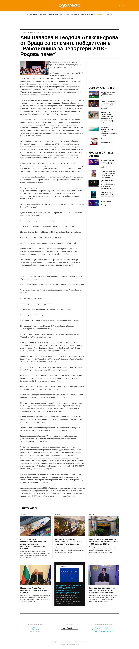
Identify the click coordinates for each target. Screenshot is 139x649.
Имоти (83, 14)
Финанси (43, 14)
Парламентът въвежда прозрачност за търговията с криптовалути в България (68, 541)
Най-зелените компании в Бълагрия (103, 630)
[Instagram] (123, 5)
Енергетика (91, 14)
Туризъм (66, 14)
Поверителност (72, 642)
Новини (23, 514)
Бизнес (35, 14)
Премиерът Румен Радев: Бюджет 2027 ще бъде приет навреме (33, 590)
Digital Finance (35, 628)
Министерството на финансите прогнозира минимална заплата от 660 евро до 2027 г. (103, 541)
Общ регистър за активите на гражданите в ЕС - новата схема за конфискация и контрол (68, 589)
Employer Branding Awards (103, 628)
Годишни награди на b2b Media (103, 631)
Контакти (85, 642)
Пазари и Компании (55, 14)
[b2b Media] (69, 5)
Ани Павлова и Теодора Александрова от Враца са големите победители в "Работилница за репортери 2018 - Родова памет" (69, 45)
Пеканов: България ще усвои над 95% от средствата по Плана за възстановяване (102, 590)
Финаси (91, 514)
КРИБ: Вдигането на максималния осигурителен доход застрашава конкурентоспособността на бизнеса (33, 544)
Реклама (79, 642)
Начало (29, 14)
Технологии (75, 14)
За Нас (53, 642)
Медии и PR (101, 14)
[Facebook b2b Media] (119, 5)
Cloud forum (35, 630)
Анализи (109, 14)
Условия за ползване (61, 642)
